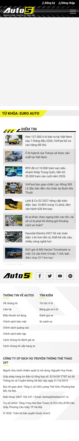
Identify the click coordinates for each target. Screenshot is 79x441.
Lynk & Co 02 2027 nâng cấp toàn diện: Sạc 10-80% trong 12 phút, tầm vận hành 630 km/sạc (47, 205)
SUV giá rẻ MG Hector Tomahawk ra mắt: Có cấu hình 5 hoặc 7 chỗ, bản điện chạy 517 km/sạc (47, 254)
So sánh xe (46, 321)
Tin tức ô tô (46, 303)
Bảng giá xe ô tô (49, 309)
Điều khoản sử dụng (14, 315)
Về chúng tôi (10, 303)
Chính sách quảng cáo (16, 327)
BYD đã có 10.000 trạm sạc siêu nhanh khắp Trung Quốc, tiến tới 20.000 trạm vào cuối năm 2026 (45, 172)
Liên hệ (7, 309)
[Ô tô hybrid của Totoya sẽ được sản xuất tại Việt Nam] (13, 156)
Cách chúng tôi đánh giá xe (19, 340)
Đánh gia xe (46, 315)
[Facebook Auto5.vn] (39, 276)
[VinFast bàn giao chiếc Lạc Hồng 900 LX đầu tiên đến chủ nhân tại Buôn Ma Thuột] (13, 188)
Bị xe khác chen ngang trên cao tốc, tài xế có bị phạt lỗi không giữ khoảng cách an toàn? (49, 221)
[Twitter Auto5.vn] (50, 276)
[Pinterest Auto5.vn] (70, 276)
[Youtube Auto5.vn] (60, 276)
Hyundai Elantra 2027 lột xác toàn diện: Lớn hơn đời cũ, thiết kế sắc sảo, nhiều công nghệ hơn (48, 237)
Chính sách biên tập (14, 333)
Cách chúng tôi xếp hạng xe (19, 346)
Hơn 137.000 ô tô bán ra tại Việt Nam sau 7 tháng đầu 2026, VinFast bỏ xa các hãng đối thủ (48, 141)
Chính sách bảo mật (14, 321)
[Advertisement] (39, 61)
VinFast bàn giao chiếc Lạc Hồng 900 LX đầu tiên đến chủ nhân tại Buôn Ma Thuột (49, 188)
